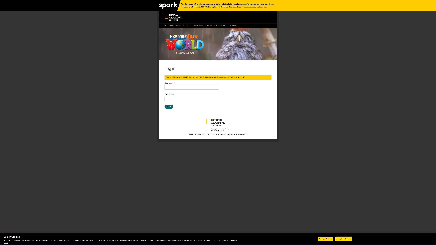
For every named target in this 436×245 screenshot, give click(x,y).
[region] (218, 239)
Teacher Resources (195, 25)
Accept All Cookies (344, 239)
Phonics (208, 25)
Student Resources (176, 25)
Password (169, 94)
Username (170, 83)
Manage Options (325, 239)
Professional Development (225, 25)
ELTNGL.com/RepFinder (212, 7)
